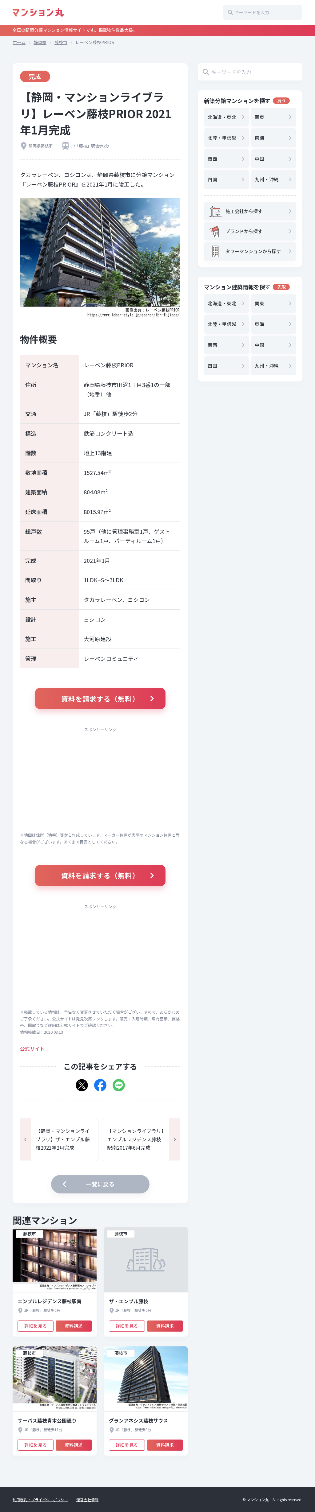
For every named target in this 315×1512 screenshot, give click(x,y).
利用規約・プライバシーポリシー (40, 1499)
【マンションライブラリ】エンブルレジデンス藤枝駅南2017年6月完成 (135, 1139)
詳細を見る (35, 1326)
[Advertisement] (100, 779)
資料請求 (73, 1326)
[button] (82, 1083)
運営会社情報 (87, 1499)
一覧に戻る (100, 1184)
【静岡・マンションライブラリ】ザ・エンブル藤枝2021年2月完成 (63, 1139)
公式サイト (32, 1048)
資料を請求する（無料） (100, 698)
